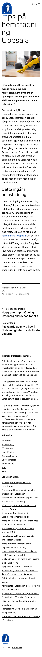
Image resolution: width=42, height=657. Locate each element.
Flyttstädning (8, 444)
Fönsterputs (7, 448)
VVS (4, 471)
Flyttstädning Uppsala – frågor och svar (20, 593)
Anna (6, 291)
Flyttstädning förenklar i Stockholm (18, 597)
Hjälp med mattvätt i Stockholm (17, 566)
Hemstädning (23, 294)
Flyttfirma (6, 440)
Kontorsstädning (9, 456)
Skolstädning (8, 463)
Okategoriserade (9, 460)
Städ (4, 467)
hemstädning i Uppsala (14, 235)
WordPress (17, 647)
